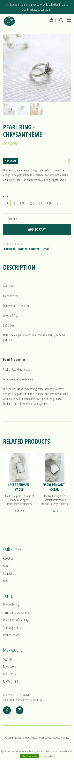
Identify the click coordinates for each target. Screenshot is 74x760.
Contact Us (9, 573)
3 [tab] (45, 520)
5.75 (22, 203)
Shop (6, 565)
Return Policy (11, 634)
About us (8, 558)
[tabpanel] (37, 68)
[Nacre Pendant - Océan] (54, 467)
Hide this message (29, 756)
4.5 (6, 203)
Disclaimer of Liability (15, 619)
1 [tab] (31, 520)
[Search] (61, 20)
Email (46, 249)
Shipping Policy (12, 627)
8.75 (49, 203)
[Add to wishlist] (68, 160)
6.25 (31, 203)
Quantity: (12, 219)
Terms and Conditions (16, 612)
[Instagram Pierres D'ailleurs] (19, 710)
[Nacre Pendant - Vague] (19, 467)
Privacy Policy (11, 604)
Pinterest (34, 249)
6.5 (40, 203)
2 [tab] (38, 520)
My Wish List (10, 681)
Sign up (7, 658)
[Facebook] (7, 710)
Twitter (22, 249)
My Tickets (9, 673)
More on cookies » (48, 756)
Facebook (9, 249)
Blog (5, 580)
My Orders (9, 666)
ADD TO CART (37, 229)
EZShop (66, 737)
